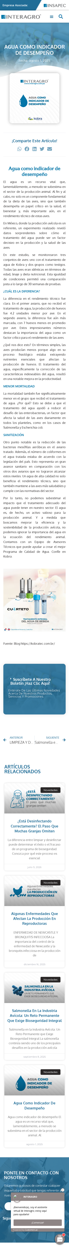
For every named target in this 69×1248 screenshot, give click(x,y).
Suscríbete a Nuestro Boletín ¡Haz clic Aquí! (30, 681)
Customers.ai (31, 1229)
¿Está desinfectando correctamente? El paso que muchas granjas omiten (34, 826)
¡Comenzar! (38, 1222)
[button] (51, 16)
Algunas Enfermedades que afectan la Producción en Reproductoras (34, 918)
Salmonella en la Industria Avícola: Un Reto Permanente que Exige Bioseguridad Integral (34, 1015)
